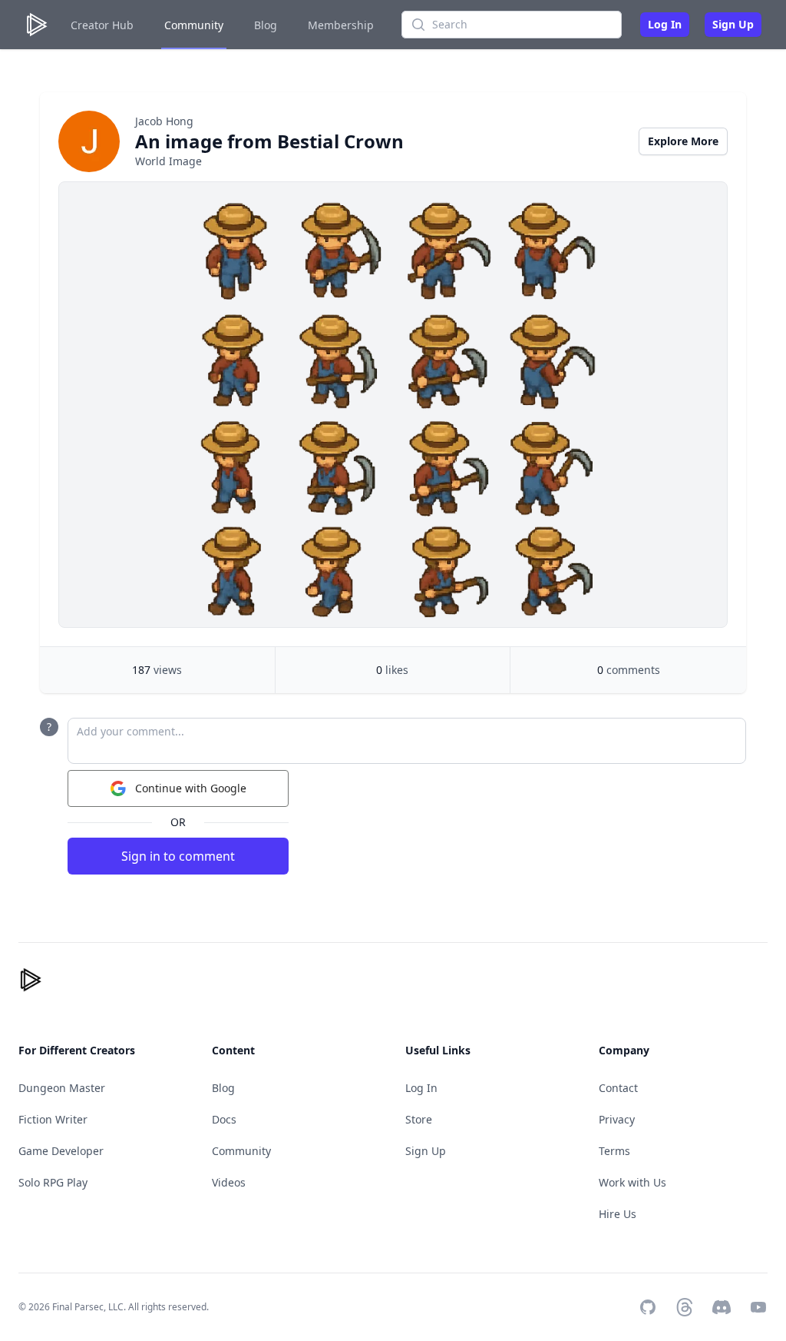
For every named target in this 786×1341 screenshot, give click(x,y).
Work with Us (632, 1182)
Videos (229, 1182)
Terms (614, 1151)
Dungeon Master (61, 1087)
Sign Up (733, 24)
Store (418, 1119)
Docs (224, 1119)
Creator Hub (102, 25)
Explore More (683, 141)
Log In (665, 24)
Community (193, 25)
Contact (618, 1087)
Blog (265, 25)
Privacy (617, 1119)
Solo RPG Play (53, 1182)
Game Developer (61, 1151)
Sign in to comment (178, 856)
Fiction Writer (53, 1119)
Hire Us (617, 1214)
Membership (341, 25)
